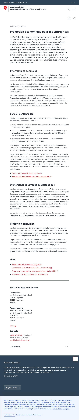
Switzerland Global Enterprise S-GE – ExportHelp (31, 176)
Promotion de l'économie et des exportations (30, 274)
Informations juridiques (61, 409)
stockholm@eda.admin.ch (20, 340)
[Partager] (74, 18)
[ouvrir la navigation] (74, 9)
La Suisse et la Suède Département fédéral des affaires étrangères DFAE (28, 8)
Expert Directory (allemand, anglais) (26, 173)
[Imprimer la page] (69, 18)
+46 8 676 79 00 (16, 335)
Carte (12, 326)
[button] (75, 359)
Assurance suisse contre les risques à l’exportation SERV (34, 271)
